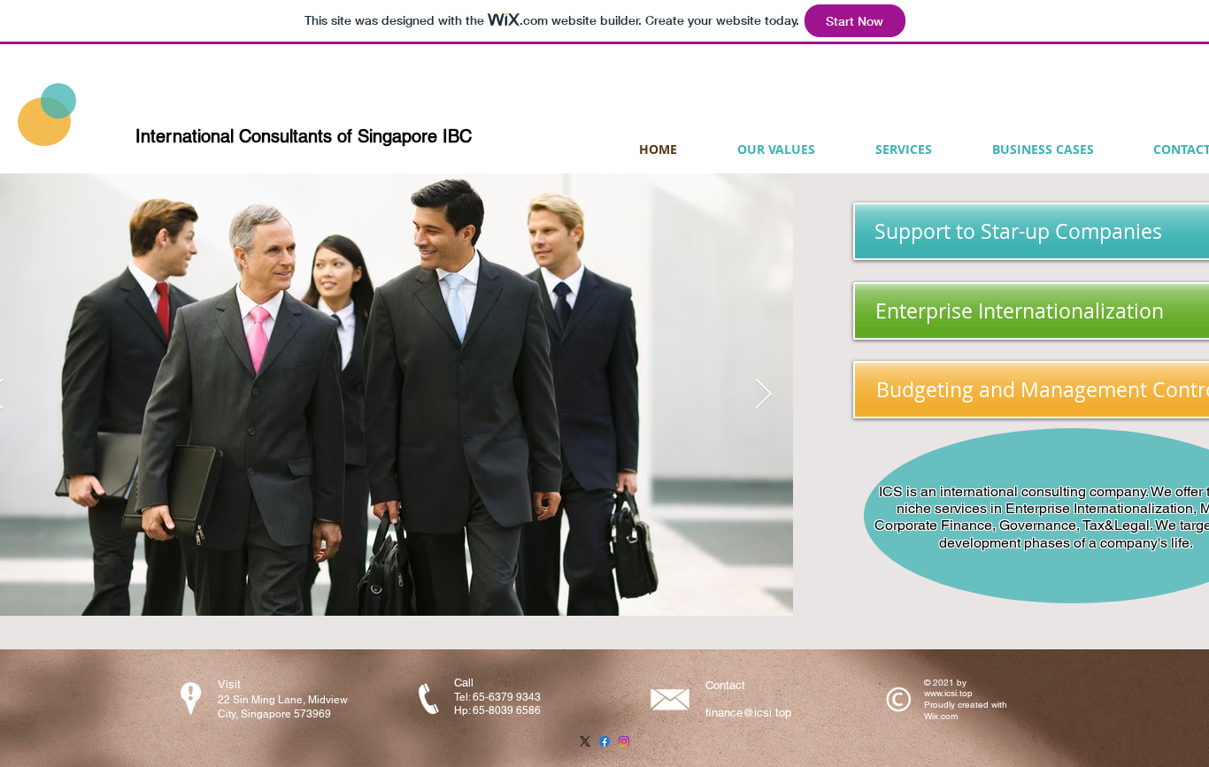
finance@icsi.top (748, 712)
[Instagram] (624, 741)
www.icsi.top (948, 693)
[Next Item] (763, 394)
